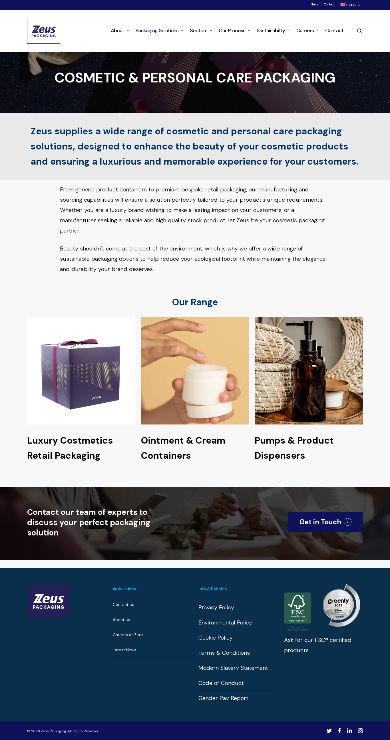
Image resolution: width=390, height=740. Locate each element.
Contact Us (123, 604)
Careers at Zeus (128, 634)
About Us (121, 619)
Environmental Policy (225, 622)
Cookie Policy (215, 637)
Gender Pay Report (223, 698)
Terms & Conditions (224, 652)
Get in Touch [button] (320, 521)
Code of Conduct (221, 683)
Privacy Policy (216, 607)
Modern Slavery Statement (233, 668)
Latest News (124, 649)
